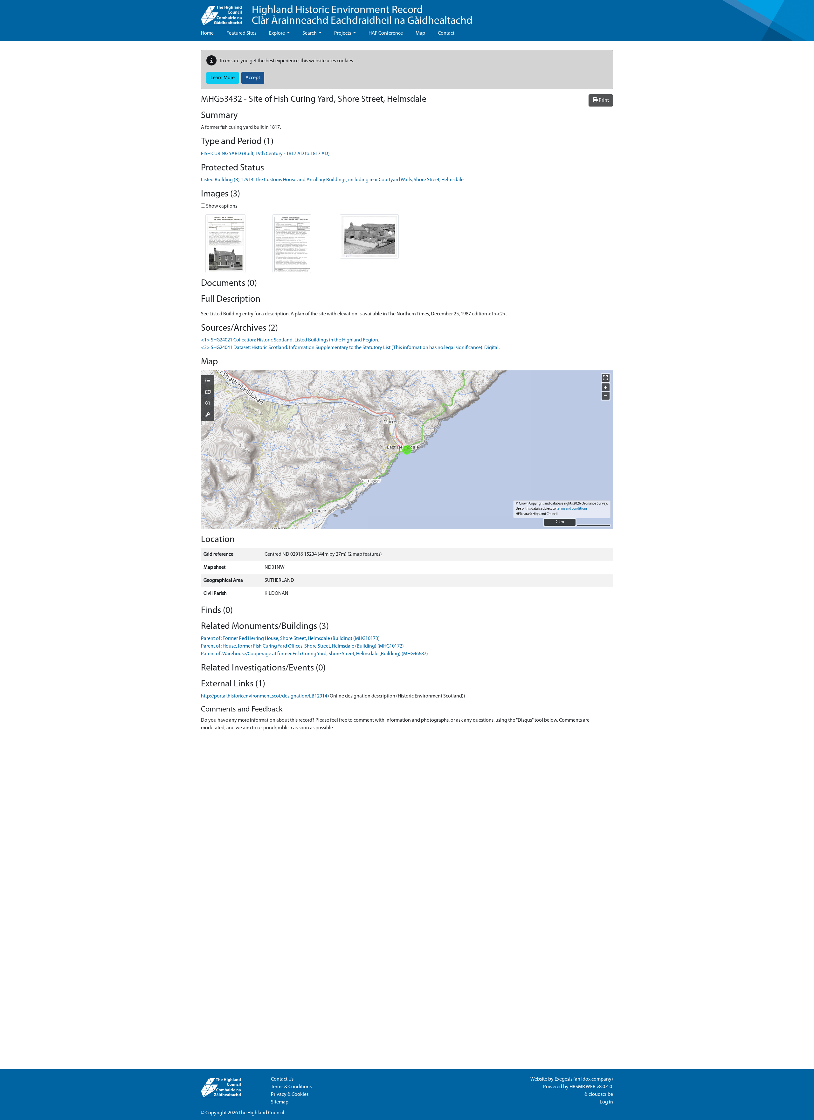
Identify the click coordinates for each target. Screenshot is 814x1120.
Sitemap (279, 1102)
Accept (252, 77)
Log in (606, 1102)
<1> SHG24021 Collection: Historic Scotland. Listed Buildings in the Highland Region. (290, 340)
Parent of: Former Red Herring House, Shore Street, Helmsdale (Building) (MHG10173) (290, 638)
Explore (277, 33)
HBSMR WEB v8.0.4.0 (591, 1086)
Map (420, 33)
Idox (585, 1079)
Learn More (222, 77)
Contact (446, 33)
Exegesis (563, 1079)
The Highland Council (261, 1113)
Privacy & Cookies (289, 1094)
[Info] (207, 403)
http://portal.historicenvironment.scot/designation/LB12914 (264, 696)
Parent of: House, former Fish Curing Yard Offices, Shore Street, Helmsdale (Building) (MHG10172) (302, 646)
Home (207, 33)
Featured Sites (241, 33)
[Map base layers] (207, 392)
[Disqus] (407, 821)
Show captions (221, 206)
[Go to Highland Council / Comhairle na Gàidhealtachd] (221, 13)
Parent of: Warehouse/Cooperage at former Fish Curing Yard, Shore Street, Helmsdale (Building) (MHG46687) (314, 653)
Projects (343, 33)
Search (310, 33)
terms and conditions (571, 509)
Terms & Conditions (291, 1086)
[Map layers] (207, 381)
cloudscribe (601, 1094)
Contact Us (282, 1079)
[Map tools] (207, 415)
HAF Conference (386, 33)
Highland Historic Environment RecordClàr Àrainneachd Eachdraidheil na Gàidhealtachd (362, 15)
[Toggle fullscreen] (606, 378)
